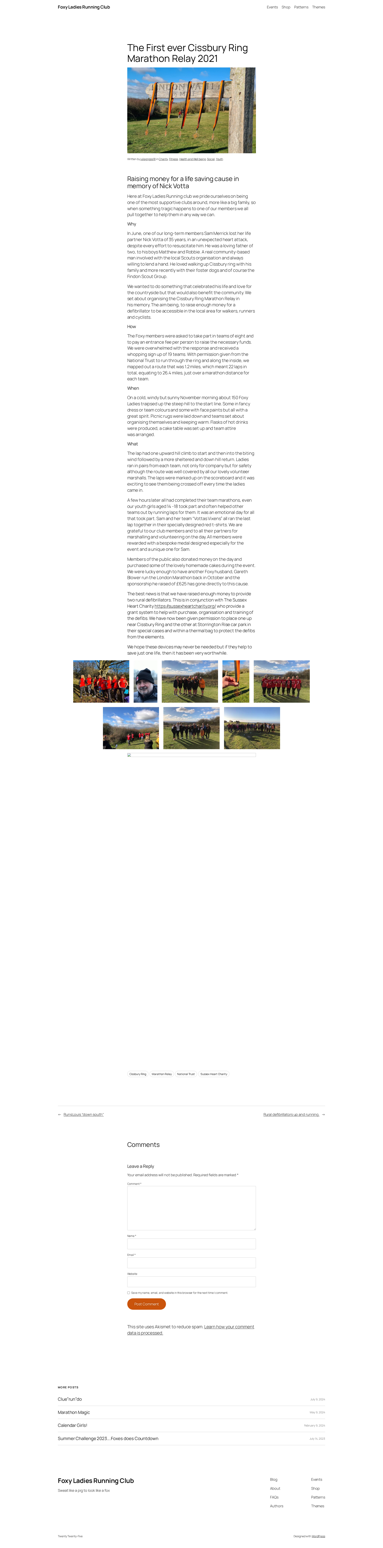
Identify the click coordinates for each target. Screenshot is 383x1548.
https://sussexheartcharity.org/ (185, 606)
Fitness (173, 159)
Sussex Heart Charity (213, 1074)
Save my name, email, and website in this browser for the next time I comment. (179, 1293)
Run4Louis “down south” (84, 1114)
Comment (134, 1184)
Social (210, 159)
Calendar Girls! (72, 1425)
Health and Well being (192, 159)
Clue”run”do (70, 1399)
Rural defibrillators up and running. (291, 1114)
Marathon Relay (162, 1074)
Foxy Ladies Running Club (84, 7)
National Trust (186, 1074)
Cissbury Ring (137, 1074)
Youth (219, 159)
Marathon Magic (74, 1412)
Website (132, 1274)
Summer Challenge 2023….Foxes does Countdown (108, 1438)
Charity (163, 159)
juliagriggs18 (148, 159)
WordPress (318, 1536)
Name (131, 1236)
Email (131, 1255)
